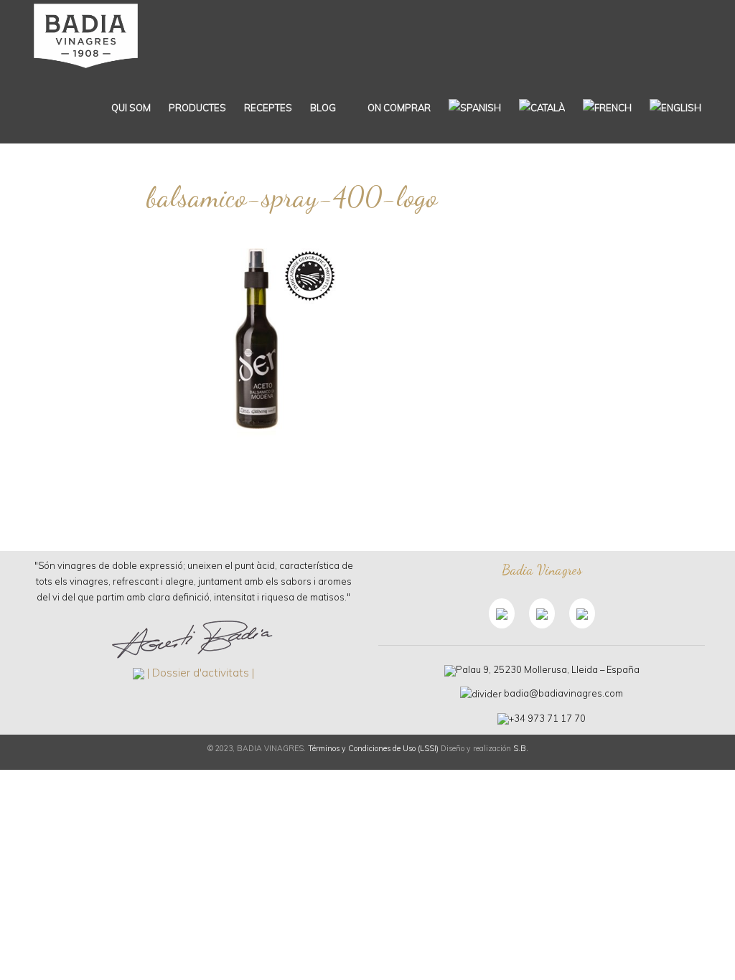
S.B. (520, 748)
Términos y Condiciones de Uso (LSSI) (373, 748)
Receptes (268, 107)
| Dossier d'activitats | (200, 672)
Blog (323, 107)
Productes (197, 107)
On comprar (398, 107)
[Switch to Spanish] (474, 107)
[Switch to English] (675, 107)
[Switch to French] (607, 107)
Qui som (131, 107)
